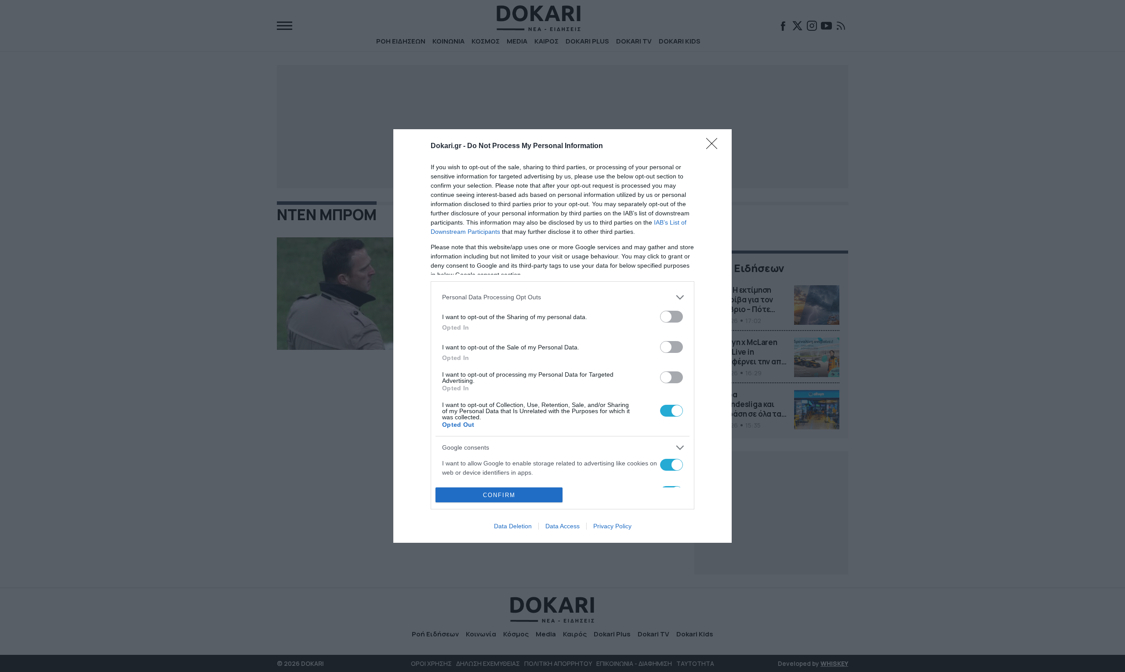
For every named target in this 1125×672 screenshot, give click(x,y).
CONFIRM (499, 495)
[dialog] (562, 336)
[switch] (671, 317)
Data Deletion (513, 526)
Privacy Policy (612, 526)
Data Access (562, 526)
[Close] (714, 146)
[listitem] (562, 297)
